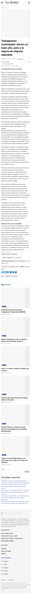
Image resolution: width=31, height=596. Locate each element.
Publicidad (11, 580)
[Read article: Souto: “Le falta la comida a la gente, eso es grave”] (15, 356)
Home (2, 7)
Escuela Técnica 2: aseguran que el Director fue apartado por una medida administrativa (14, 429)
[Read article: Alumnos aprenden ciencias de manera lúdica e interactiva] (15, 385)
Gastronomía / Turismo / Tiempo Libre (11, 538)
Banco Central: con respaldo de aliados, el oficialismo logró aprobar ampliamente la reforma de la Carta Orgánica (15, 492)
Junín (6, 7)
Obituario (4, 548)
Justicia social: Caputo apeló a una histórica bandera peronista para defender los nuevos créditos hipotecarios (15, 497)
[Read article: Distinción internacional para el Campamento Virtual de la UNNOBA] (15, 298)
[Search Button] (29, 2)
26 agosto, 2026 (6, 314)
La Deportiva (17, 257)
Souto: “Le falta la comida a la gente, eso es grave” (15, 369)
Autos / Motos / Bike (7, 533)
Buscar (3, 469)
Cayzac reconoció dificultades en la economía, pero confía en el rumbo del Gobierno (14, 460)
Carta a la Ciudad (6, 551)
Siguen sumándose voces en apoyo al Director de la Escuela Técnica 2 (14, 340)
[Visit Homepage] (15, 2)
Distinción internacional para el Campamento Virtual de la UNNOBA (13, 311)
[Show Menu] (2, 2)
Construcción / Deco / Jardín (9, 536)
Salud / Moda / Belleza (7, 541)
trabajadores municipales (11, 276)
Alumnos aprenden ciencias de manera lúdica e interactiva (14, 399)
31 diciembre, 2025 (8, 64)
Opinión (3, 553)
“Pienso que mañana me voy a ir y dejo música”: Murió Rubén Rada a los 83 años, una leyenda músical (14, 486)
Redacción (3, 580)
